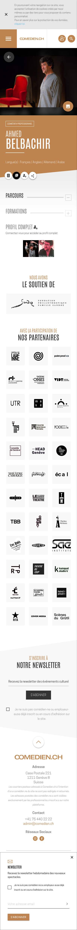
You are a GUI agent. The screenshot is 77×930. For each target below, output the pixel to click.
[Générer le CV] (8, 175)
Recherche (71, 38)
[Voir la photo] (30, 248)
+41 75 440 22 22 (38, 819)
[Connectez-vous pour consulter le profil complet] (24, 175)
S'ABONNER (18, 917)
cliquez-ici (20, 23)
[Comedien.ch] (32, 38)
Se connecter (62, 38)
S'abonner (38, 695)
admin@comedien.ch (38, 824)
